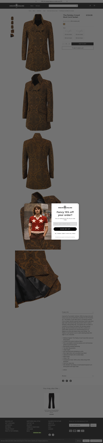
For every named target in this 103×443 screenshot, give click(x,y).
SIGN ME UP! (65, 229)
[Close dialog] (77, 204)
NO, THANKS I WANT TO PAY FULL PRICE (65, 233)
